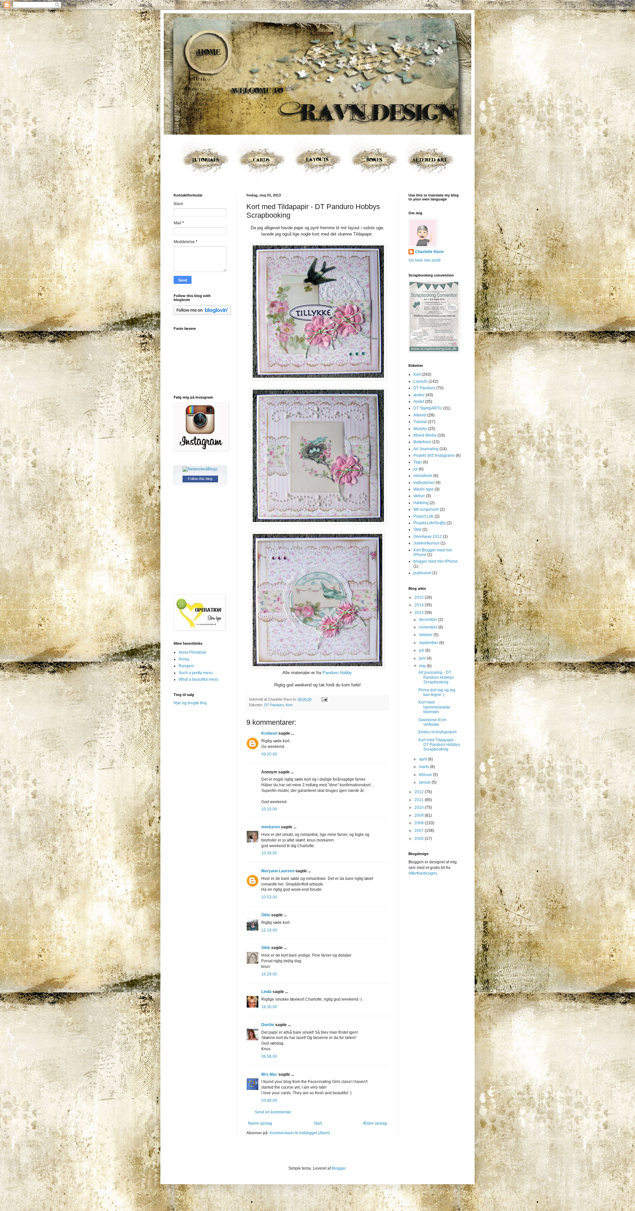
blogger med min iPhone (435, 561)
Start (318, 1123)
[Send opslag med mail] (323, 699)
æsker (419, 395)
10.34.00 (269, 853)
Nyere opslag (260, 1123)
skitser (419, 496)
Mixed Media (425, 435)
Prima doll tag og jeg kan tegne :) (436, 692)
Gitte (265, 915)
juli (422, 650)
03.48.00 (269, 1100)
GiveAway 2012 (427, 536)
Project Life (423, 516)
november (428, 627)
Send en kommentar (273, 1112)
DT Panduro (274, 705)
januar (425, 782)
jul (415, 469)
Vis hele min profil (424, 260)
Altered (419, 415)
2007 (419, 830)
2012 (419, 792)
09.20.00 (269, 754)
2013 (419, 612)
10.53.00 (269, 897)
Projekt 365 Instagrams (434, 455)
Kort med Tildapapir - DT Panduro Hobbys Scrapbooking (439, 745)
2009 (419, 815)
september (429, 642)
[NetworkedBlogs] (200, 469)
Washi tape (423, 489)
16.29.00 (269, 974)
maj (423, 666)
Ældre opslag (375, 1123)
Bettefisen (422, 442)
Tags (417, 462)
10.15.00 (269, 809)
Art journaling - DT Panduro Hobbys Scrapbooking (436, 677)
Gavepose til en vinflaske (432, 722)
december (428, 619)
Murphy (420, 428)
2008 (419, 823)
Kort (289, 705)
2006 (419, 838)
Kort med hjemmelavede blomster (434, 707)
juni (423, 658)
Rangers (186, 666)
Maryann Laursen (277, 871)
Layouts (420, 381)
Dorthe (267, 1024)
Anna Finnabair (192, 652)
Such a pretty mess (196, 672)
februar (426, 774)
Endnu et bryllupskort (437, 732)
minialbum (422, 475)
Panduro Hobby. (337, 672)
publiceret (422, 573)
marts (424, 766)
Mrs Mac (269, 1074)
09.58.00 (269, 1056)
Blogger (339, 1168)
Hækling (421, 502)
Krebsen (269, 733)
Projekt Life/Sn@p (429, 523)
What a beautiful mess (198, 679)
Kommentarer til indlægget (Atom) (300, 1133)
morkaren (270, 827)
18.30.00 (269, 1007)
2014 (419, 605)
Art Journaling (426, 449)
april (423, 759)
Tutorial (420, 421)
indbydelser (424, 482)
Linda (266, 991)
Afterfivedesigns (422, 873)
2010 (419, 807)
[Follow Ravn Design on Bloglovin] (202, 313)
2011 (419, 800)
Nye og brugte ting (190, 703)
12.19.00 (269, 930)
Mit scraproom (426, 509)
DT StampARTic (427, 408)
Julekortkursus (426, 543)
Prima (184, 659)
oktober (426, 634)
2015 (419, 597)
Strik (417, 529)
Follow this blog (200, 479)
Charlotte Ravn (429, 251)
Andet (418, 401)
